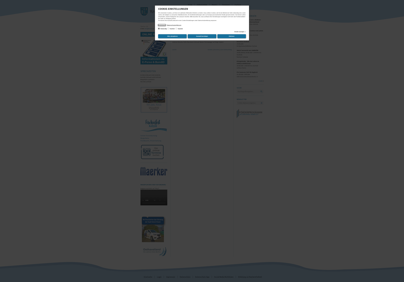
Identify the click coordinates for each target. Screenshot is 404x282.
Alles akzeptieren (172, 36)
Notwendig (163, 29)
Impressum (162, 25)
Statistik (180, 29)
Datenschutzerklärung (174, 25)
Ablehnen (231, 36)
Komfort (172, 29)
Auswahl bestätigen (202, 36)
